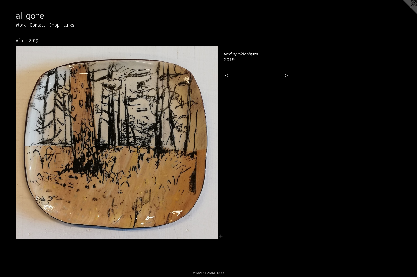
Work (21, 25)
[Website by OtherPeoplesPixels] (404, 13)
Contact (37, 25)
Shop (54, 25)
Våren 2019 (27, 41)
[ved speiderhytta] (117, 143)
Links (69, 25)
